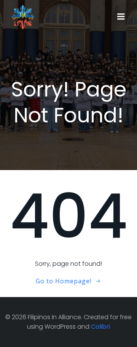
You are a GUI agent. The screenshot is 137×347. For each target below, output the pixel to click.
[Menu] (121, 16)
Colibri (100, 326)
